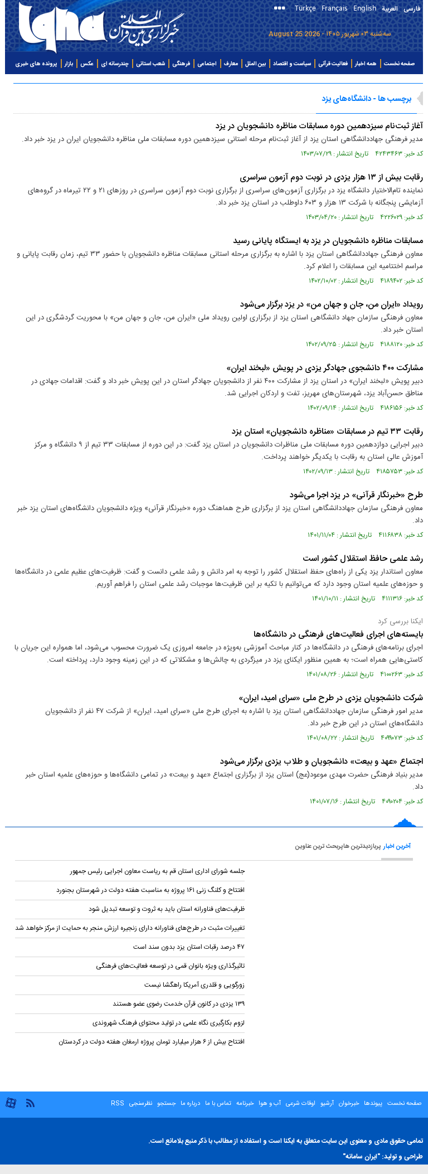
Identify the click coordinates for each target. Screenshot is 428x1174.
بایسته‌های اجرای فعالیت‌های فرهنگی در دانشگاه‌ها (338, 635)
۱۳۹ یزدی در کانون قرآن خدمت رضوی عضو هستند (179, 1004)
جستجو (165, 1104)
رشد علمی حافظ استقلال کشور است (363, 559)
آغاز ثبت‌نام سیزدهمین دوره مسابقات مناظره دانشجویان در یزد (319, 126)
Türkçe (305, 7)
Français (335, 7)
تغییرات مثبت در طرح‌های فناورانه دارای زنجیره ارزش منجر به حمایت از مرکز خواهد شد (130, 928)
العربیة (390, 8)
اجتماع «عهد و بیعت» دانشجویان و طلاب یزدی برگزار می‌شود (321, 762)
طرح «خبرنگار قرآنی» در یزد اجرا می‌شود (356, 495)
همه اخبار (366, 64)
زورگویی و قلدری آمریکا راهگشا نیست (194, 985)
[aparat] (11, 1107)
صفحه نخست (399, 64)
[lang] (281, 9)
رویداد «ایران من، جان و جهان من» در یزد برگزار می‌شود (331, 305)
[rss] (30, 1102)
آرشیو (326, 1104)
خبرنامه (245, 1104)
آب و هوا (270, 1104)
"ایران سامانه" (361, 1156)
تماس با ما (218, 1104)
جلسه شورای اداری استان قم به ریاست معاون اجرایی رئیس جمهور (157, 871)
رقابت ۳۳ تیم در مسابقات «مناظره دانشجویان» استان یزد (327, 432)
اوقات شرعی (299, 1104)
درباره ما (190, 1104)
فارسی (411, 8)
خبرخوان (349, 1104)
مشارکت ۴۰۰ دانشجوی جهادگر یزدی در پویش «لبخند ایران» (324, 368)
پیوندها (373, 1104)
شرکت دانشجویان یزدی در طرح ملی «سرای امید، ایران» (331, 698)
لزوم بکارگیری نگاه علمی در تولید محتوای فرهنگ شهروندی (169, 1023)
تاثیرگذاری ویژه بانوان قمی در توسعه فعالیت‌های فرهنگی (170, 966)
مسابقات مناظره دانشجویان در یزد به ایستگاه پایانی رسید (328, 241)
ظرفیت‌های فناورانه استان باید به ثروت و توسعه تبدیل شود (167, 909)
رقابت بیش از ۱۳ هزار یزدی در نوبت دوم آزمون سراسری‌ (331, 178)
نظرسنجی (140, 1104)
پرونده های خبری (36, 64)
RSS (117, 1104)
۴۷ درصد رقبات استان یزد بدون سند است (188, 947)
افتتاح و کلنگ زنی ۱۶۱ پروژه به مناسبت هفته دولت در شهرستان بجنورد (150, 890)
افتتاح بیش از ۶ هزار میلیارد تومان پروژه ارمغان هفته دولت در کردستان (152, 1041)
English (364, 7)
